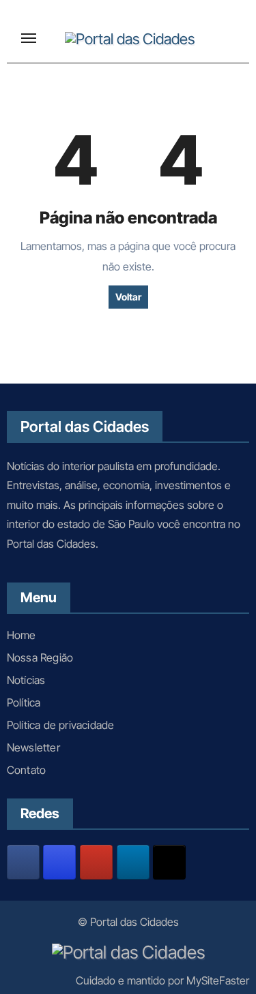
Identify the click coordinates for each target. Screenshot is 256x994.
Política (24, 702)
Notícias (26, 680)
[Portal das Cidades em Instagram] (59, 862)
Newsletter (33, 747)
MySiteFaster (217, 980)
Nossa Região (40, 657)
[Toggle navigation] (28, 38)
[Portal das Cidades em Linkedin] (133, 862)
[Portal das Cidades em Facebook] (23, 862)
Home (21, 635)
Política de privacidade (61, 725)
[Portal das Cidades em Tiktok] (169, 862)
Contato (26, 770)
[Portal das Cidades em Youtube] (96, 862)
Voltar (128, 296)
